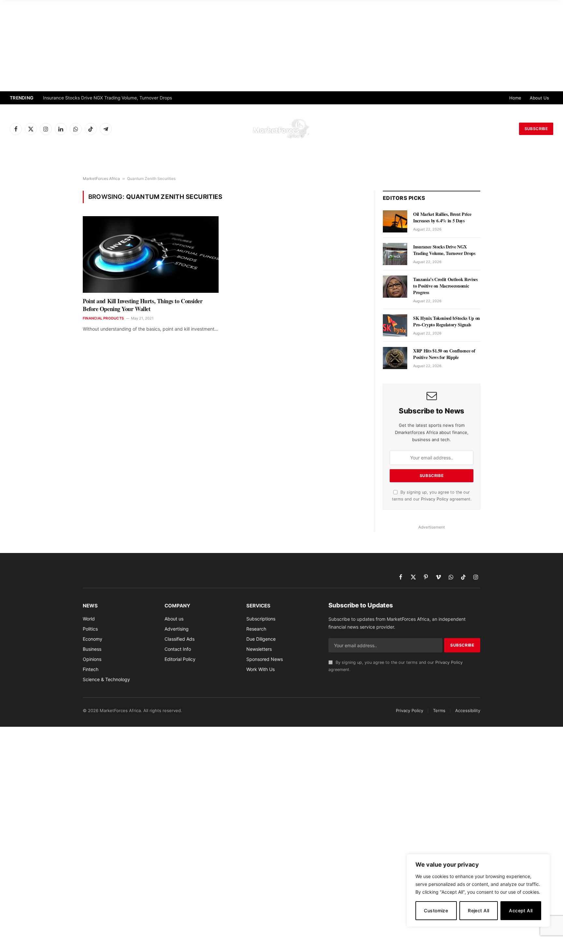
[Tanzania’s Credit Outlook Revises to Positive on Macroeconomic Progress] (395, 287)
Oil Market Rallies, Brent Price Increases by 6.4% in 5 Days (442, 217)
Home (515, 97)
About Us (539, 97)
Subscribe (536, 128)
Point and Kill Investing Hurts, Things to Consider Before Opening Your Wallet (143, 305)
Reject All (478, 910)
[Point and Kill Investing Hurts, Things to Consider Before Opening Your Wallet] (151, 254)
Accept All (520, 910)
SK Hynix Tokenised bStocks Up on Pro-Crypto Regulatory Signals (446, 321)
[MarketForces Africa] (281, 128)
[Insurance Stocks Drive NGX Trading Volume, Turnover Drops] (395, 254)
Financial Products (103, 318)
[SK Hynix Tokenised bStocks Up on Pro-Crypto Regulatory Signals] (395, 325)
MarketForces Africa (101, 178)
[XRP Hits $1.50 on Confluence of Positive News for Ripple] (395, 358)
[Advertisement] (281, 45)
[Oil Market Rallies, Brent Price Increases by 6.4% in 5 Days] (395, 221)
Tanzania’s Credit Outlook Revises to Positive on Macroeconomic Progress (445, 286)
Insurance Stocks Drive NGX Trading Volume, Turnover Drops (107, 97)
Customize (436, 910)
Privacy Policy (434, 499)
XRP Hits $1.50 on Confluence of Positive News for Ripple (444, 354)
